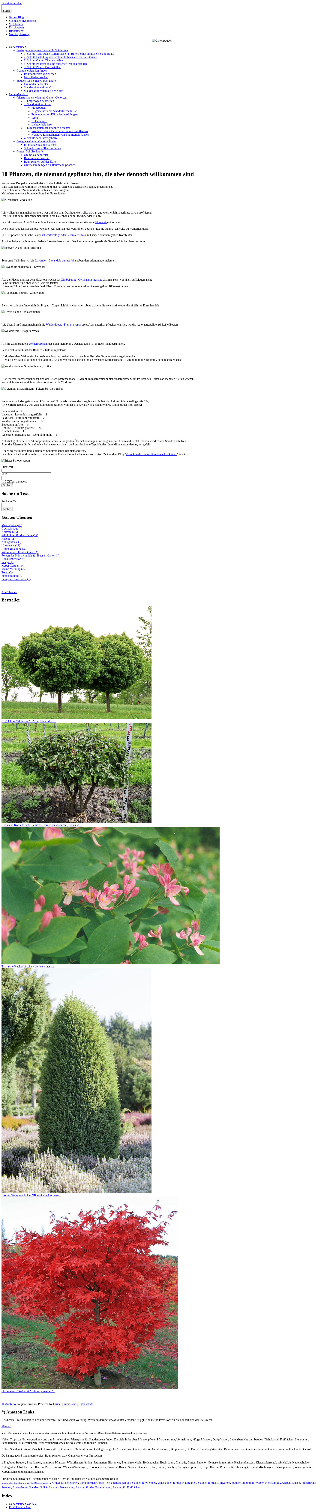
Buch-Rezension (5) (13, 558)
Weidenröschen (38, 343)
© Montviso (9, 1404)
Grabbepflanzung (19, 34)
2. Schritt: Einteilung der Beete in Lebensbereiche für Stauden (60, 57)
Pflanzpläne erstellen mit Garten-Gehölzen (41, 97)
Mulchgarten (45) (12, 525)
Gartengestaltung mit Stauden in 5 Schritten (42, 50)
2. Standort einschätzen (37, 104)
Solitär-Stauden (49, 1487)
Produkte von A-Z (20, 1507)
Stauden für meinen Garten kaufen (36, 80)
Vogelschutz (16, 24)
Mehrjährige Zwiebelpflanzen (282, 1482)
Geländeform (39, 121)
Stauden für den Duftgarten (214, 1482)
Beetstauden (67, 1487)
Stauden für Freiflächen (126, 1487)
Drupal (57, 1404)
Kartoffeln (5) (10, 531)
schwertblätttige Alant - (64, 235)
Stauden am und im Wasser (247, 1482)
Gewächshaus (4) (12, 528)
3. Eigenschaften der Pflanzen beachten (47, 127)
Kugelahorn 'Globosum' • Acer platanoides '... (29, 721)
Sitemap (6, 1426)
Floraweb (101, 222)
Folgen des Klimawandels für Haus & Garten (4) (30, 555)
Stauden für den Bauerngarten (93, 1487)
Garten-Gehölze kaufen (30, 151)
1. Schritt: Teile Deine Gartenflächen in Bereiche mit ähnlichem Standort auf (69, 53)
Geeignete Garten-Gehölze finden (36, 141)
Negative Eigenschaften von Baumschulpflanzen (60, 134)
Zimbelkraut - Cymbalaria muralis (81, 279)
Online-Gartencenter (36, 84)
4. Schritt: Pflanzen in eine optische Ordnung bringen (55, 63)
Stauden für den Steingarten (16, 1482)
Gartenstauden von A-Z (23, 1503)
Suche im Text (10, 501)
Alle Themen (9, 592)
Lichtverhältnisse (42, 124)
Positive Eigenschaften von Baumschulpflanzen (60, 131)
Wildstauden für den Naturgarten (177, 1482)
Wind (35, 117)
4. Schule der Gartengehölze (41, 138)
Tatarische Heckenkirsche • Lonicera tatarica (28, 966)
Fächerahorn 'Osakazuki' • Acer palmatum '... (28, 1391)
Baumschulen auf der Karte (40, 161)
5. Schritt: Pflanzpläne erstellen (42, 67)
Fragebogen (39, 107)
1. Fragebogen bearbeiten (39, 100)
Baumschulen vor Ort (37, 158)
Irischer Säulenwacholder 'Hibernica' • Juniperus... (31, 1195)
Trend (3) (7, 572)
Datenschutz (85, 1404)
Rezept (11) (8, 538)
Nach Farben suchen (36, 77)
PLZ (4, 474)
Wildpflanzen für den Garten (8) (20, 552)
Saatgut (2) (8, 562)
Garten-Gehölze (18, 94)
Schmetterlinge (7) (12, 575)
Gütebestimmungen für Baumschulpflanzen (49, 165)
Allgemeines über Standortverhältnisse (54, 111)
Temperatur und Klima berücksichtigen (55, 114)
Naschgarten (16, 27)
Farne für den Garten (92, 1482)
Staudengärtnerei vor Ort (38, 87)
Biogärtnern (16, 30)
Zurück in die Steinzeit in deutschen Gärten (151, 454)
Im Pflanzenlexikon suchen (40, 73)
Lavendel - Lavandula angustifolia (55, 260)
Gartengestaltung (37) (14, 548)
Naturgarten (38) (11, 542)
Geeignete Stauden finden (31, 70)
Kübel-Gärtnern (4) (13, 565)
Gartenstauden (17, 47)
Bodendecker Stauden (26, 1487)
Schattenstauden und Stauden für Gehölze (131, 1482)
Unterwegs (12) (11, 545)
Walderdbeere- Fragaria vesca (64, 324)
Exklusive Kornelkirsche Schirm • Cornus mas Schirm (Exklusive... (42, 825)
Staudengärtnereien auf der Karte (43, 90)
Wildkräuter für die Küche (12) (20, 535)
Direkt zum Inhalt (12, 3)
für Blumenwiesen (39, 1482)
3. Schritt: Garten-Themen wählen (44, 60)
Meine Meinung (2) (13, 569)
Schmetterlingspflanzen (23, 20)
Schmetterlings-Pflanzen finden (42, 148)
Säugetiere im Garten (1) (16, 579)
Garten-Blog (16, 17)
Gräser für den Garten (65, 1482)
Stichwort (7, 466)
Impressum (70, 1404)
